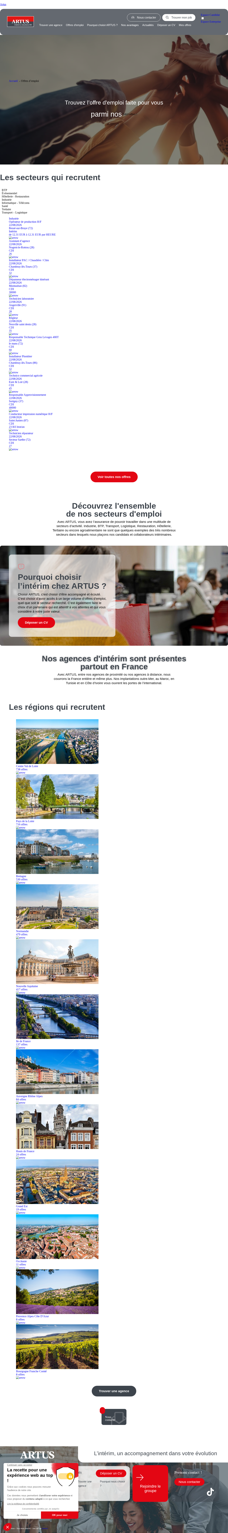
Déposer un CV (166, 25)
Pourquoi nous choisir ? (112, 1483)
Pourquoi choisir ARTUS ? (102, 25)
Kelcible (45, 1528)
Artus (3, 4)
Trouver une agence (50, 25)
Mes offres (185, 25)
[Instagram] (199, 1491)
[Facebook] (178, 1491)
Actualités (148, 25)
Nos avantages (130, 25)
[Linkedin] (189, 1491)
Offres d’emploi (75, 25)
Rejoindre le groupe (150, 1488)
